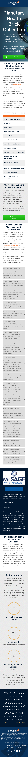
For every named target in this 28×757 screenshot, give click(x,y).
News (12, 745)
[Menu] (14, 5)
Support (24, 745)
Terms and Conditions (17, 754)
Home (3, 745)
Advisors (7, 748)
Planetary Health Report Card (11, 245)
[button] (14, 57)
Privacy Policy (9, 754)
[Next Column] (24, 113)
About (8, 745)
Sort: (9, 112)
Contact (20, 748)
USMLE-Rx (14, 748)
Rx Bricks (17, 745)
